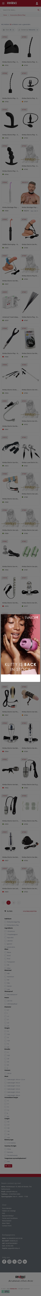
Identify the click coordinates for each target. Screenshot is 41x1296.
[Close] (37, 617)
